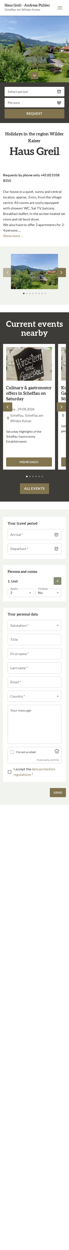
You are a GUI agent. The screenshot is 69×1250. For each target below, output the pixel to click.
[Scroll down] (34, 75)
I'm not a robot (26, 752)
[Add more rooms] (57, 581)
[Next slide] (61, 272)
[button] (59, 7)
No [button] (40, 593)
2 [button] (11, 593)
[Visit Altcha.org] (57, 752)
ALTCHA (54, 759)
